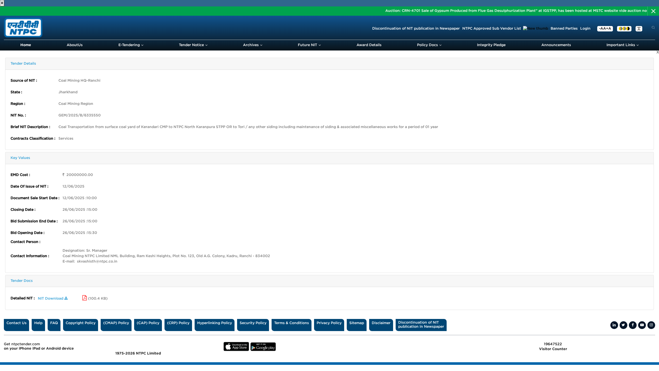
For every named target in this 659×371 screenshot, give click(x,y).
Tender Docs (22, 280)
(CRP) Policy (178, 323)
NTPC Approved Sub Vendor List (492, 28)
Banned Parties (564, 28)
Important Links (620, 45)
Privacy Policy (329, 323)
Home (25, 45)
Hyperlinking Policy (214, 323)
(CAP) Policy (148, 323)
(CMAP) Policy (116, 323)
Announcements (556, 45)
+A (608, 28)
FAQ (54, 323)
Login (585, 28)
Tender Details (23, 63)
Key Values (20, 157)
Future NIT (307, 45)
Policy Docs (427, 45)
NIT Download (51, 298)
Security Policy (253, 323)
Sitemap (356, 323)
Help (38, 323)
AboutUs (75, 45)
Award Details (369, 45)
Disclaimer (381, 323)
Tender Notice (191, 45)
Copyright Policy (81, 323)
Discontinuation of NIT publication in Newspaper (416, 28)
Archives (251, 45)
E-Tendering (129, 45)
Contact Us (16, 323)
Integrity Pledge (491, 45)
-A (601, 28)
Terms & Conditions (291, 323)
